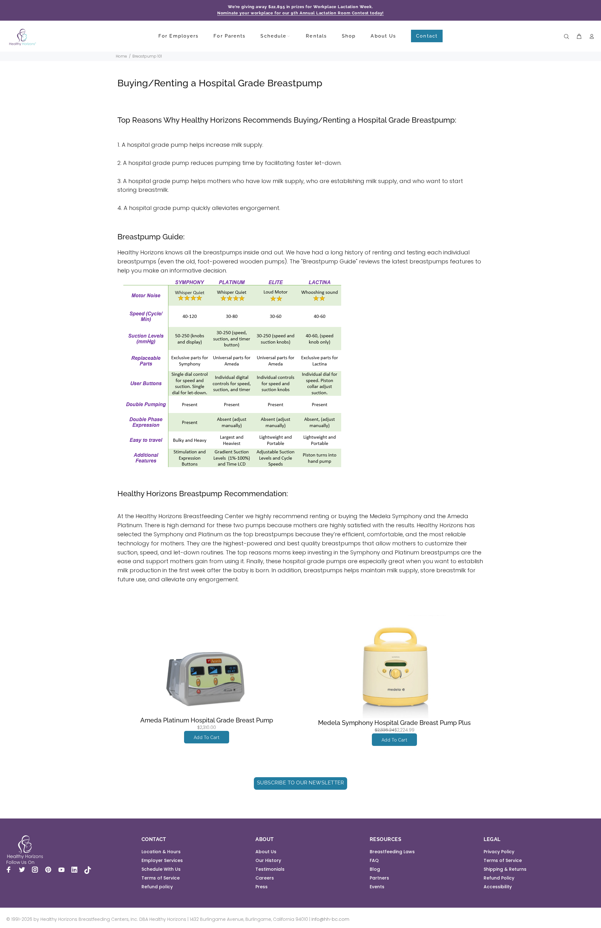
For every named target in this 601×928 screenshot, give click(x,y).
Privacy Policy (499, 852)
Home (121, 56)
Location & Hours (161, 852)
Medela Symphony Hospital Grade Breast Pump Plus (394, 723)
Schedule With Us (161, 869)
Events (377, 887)
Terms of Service (160, 878)
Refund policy (157, 887)
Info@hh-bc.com (330, 919)
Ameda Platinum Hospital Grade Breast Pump (206, 720)
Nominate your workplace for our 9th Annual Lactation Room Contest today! (300, 13)
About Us (265, 852)
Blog (375, 869)
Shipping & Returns (505, 869)
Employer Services (162, 860)
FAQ (374, 860)
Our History (268, 860)
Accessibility (498, 887)
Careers (264, 878)
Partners (379, 878)
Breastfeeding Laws (392, 852)
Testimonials (270, 869)
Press (261, 887)
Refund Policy (499, 878)
